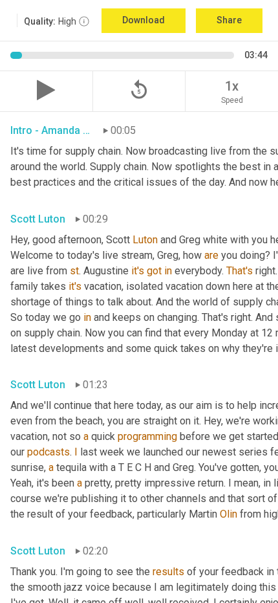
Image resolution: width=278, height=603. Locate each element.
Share (229, 20)
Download (143, 20)
